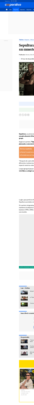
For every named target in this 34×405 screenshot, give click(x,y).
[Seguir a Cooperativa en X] (14, 1)
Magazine (15, 9)
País (10, 9)
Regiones (29, 9)
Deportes (22, 9)
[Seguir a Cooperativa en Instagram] (16, 1)
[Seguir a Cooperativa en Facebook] (12, 1)
